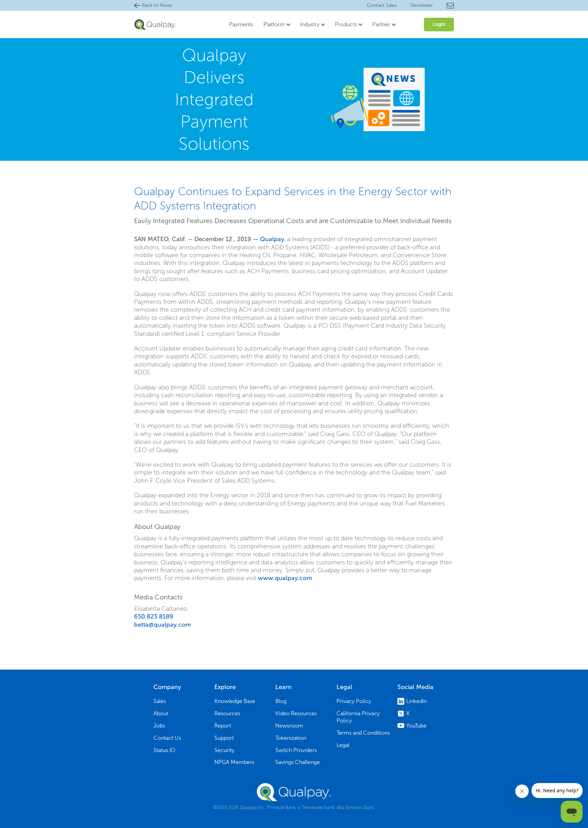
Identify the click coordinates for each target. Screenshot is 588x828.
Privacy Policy (354, 701)
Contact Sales (382, 5)
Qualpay (272, 239)
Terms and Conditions (363, 733)
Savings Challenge (297, 762)
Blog (281, 701)
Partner (381, 24)
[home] (155, 24)
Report (222, 725)
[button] (275, 24)
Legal (343, 745)
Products (346, 24)
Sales (159, 701)
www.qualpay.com (285, 578)
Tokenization (290, 738)
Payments (241, 24)
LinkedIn (416, 701)
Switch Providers (296, 750)
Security (224, 750)
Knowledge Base (234, 701)
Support (224, 738)
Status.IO (164, 750)
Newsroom (289, 725)
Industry (310, 24)
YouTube (416, 725)
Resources (227, 713)
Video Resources (296, 713)
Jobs (159, 725)
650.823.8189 (153, 616)
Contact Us (167, 738)
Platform (274, 24)
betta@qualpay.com (162, 624)
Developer (421, 5)
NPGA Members (234, 762)
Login (438, 24)
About (160, 713)
